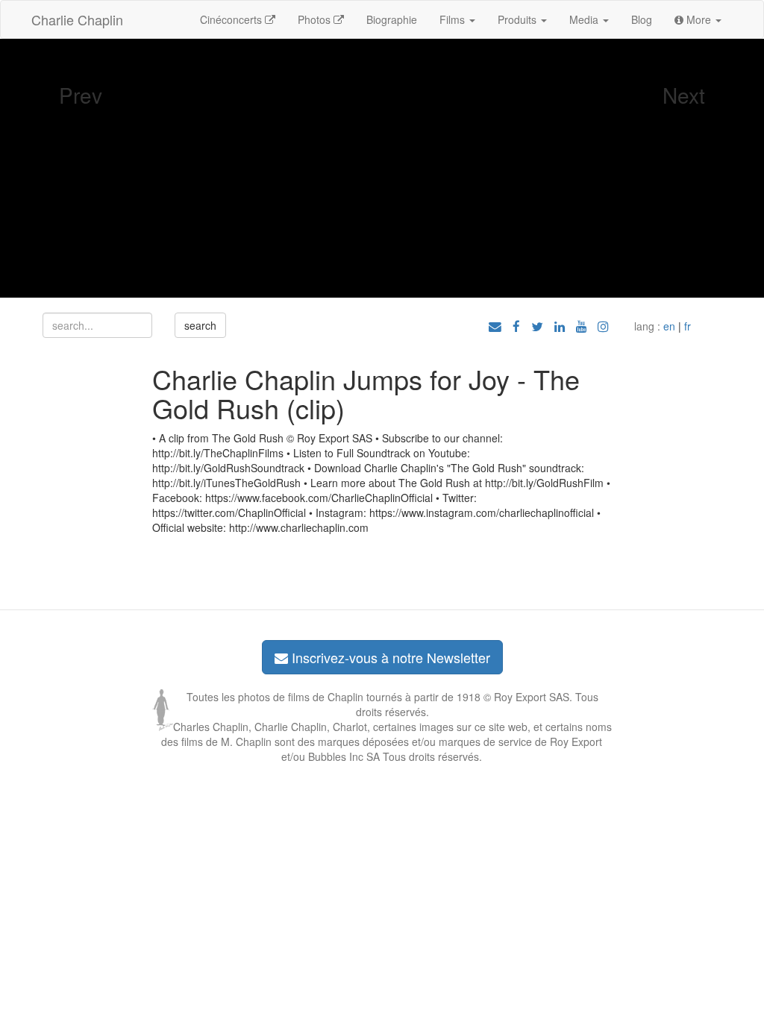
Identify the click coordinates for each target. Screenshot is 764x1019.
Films (453, 19)
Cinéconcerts (232, 19)
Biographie (391, 19)
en (669, 326)
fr (687, 326)
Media (585, 19)
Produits (518, 19)
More (698, 19)
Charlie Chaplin (77, 19)
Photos (316, 19)
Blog (641, 19)
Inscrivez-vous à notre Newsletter (389, 657)
